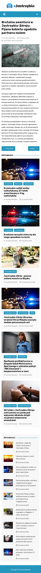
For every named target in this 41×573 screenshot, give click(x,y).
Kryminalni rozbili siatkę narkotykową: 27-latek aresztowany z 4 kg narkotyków (16, 192)
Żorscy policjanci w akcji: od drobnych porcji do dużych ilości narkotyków (26, 469)
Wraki (32, 313)
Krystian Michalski (9, 38)
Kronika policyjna (24, 405)
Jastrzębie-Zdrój (9, 40)
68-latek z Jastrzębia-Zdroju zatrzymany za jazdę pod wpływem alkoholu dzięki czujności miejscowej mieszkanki (19, 415)
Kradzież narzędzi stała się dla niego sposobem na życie (20, 235)
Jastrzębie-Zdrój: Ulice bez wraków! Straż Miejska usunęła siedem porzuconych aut (20, 320)
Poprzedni (9, 148)
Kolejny (32, 148)
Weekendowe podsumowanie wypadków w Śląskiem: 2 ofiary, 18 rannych (26, 512)
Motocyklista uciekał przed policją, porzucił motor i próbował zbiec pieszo (25, 539)
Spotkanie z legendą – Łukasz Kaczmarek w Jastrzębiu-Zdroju (24, 445)
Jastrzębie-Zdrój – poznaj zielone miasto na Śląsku (17, 277)
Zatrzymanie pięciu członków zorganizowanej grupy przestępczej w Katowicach (26, 483)
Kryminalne (19, 40)
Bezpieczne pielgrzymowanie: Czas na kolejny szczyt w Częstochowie (26, 525)
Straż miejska (23, 313)
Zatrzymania (28, 184)
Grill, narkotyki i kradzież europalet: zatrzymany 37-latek (25, 552)
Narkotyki (18, 184)
